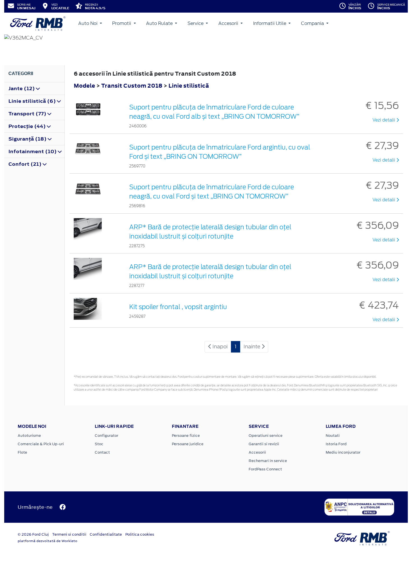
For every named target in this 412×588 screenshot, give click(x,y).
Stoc (99, 444)
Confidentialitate (106, 534)
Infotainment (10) (33, 151)
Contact (102, 452)
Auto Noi (88, 23)
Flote (22, 452)
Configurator (106, 435)
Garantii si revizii (264, 444)
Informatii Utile (270, 23)
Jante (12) (22, 88)
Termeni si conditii (69, 534)
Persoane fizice (186, 435)
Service (196, 23)
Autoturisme (29, 435)
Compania (313, 23)
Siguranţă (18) (28, 139)
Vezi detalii (384, 120)
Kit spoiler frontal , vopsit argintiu (178, 307)
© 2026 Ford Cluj (33, 534)
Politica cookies (139, 534)
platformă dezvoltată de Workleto (47, 541)
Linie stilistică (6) (32, 101)
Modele (84, 85)
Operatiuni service (266, 435)
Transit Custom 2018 (131, 85)
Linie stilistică (188, 85)
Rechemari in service (268, 460)
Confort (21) (25, 164)
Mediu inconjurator (343, 452)
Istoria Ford (336, 444)
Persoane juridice (187, 444)
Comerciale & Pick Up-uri (41, 444)
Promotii (122, 23)
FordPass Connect (265, 469)
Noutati (333, 435)
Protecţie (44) (27, 126)
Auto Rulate (160, 23)
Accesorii (228, 23)
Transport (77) (27, 113)
